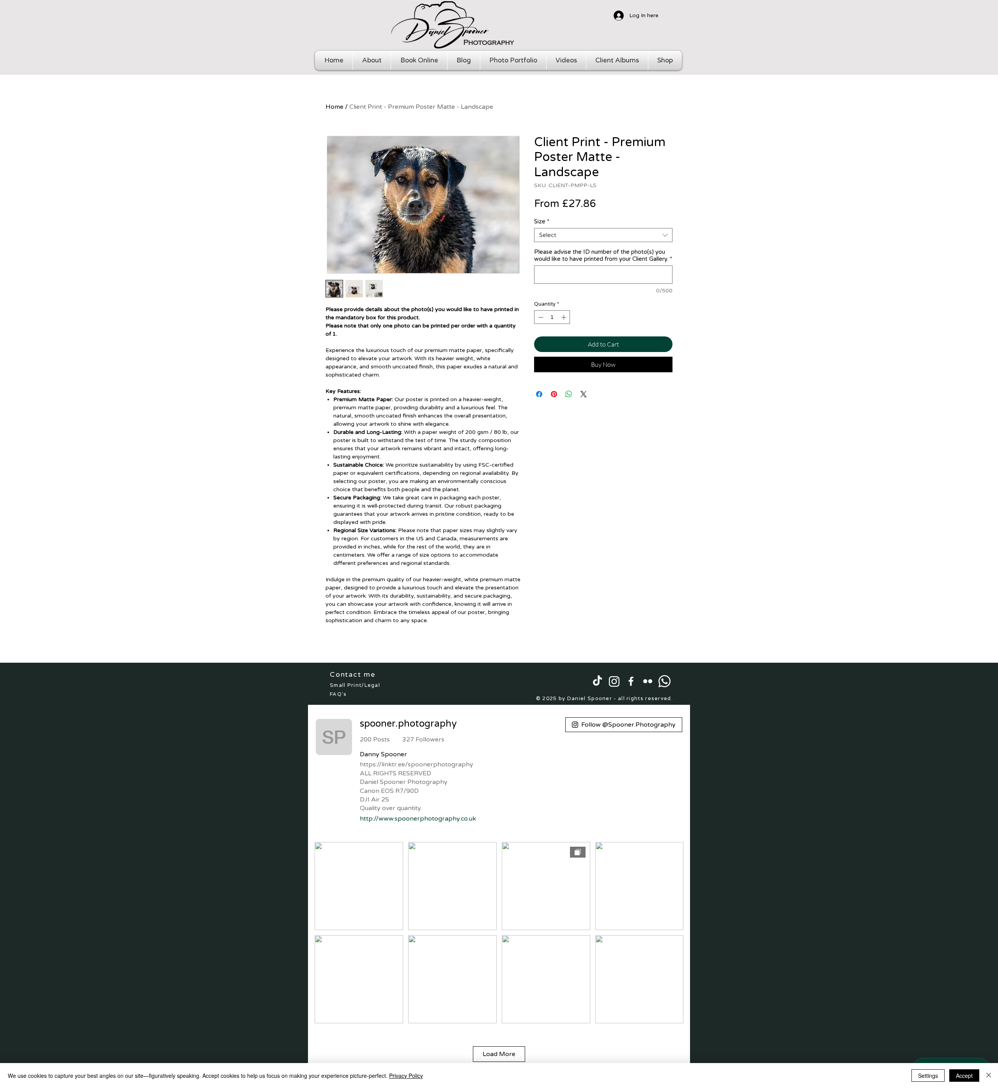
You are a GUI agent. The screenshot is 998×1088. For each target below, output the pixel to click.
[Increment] (564, 317)
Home (334, 107)
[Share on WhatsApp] (568, 394)
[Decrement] (540, 317)
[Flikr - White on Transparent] (648, 681)
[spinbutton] (552, 317)
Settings (928, 1075)
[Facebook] (631, 681)
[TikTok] (597, 681)
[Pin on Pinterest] (554, 394)
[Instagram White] (614, 681)
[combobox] (603, 235)
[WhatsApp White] (664, 681)
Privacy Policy (406, 1075)
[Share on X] (583, 394)
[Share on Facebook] (539, 394)
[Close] (988, 1075)
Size (541, 221)
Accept (964, 1075)
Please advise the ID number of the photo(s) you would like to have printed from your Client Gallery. (603, 255)
